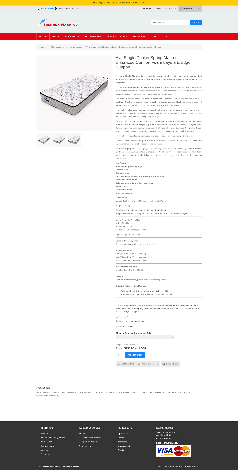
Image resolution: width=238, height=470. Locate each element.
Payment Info (46, 442)
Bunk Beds (72, 36)
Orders (121, 438)
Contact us (159, 36)
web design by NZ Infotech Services (65, 466)
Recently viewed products (90, 438)
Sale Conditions (47, 446)
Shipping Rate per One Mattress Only (133, 333)
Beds (55, 36)
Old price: (120, 345)
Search (82, 433)
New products (85, 446)
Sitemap (44, 433)
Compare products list (88, 442)
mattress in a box (128, 392)
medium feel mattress (151, 392)
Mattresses (93, 36)
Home (43, 36)
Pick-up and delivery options (52, 438)
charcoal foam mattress (177, 392)
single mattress (43, 392)
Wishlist (121, 450)
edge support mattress (106, 392)
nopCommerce (45, 466)
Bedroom (138, 36)
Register (147, 9)
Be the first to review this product (130, 321)
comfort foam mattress (46, 396)
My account (123, 433)
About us (44, 450)
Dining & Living (117, 36)
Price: (119, 348)
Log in (158, 9)
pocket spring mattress (64, 392)
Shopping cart (124, 446)
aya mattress (85, 392)
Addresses (122, 442)
